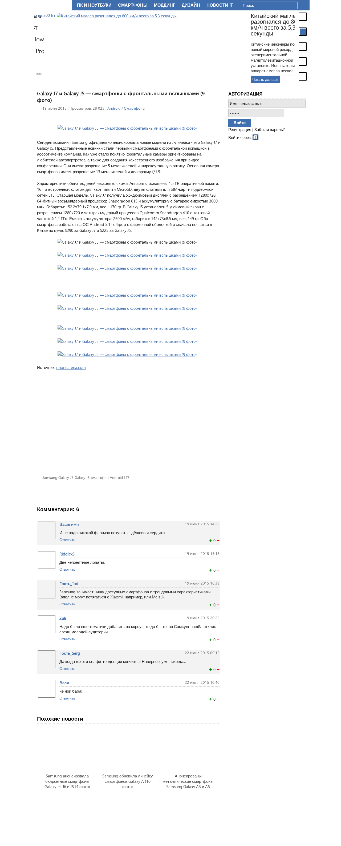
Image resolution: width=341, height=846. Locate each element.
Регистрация (239, 129)
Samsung (49, 477)
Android (113, 108)
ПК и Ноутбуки (94, 5)
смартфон (100, 477)
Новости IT (219, 5)
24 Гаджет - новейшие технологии (52, 5)
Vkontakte (256, 137)
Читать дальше (242, 79)
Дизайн (191, 5)
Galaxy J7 (66, 477)
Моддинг (164, 5)
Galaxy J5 (82, 477)
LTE (126, 477)
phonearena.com (71, 367)
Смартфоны (134, 108)
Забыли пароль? (269, 129)
